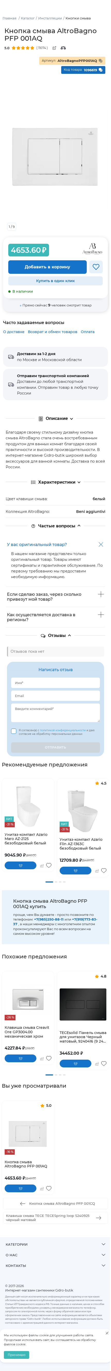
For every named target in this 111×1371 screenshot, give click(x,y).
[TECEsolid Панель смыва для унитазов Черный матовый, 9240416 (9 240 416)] (83, 1004)
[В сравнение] (41, 865)
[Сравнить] (63, 47)
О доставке (14, 331)
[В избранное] (96, 267)
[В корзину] (20, 865)
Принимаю (16, 1355)
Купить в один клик (55, 280)
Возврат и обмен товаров (52, 331)
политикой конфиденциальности (63, 730)
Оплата (87, 331)
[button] (49, 881)
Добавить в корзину (47, 266)
